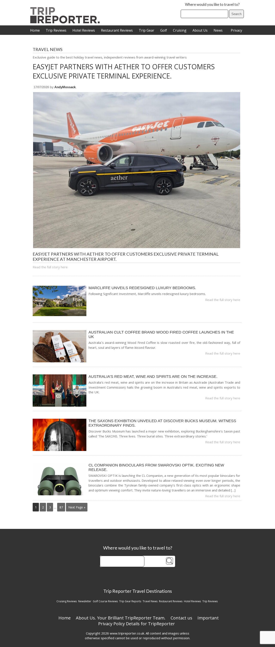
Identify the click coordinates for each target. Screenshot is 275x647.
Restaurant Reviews (117, 30)
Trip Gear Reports (130, 601)
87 (61, 507)
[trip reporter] (66, 22)
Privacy (236, 30)
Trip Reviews (56, 30)
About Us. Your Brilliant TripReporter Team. (120, 618)
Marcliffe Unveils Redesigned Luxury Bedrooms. (142, 288)
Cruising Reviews (67, 601)
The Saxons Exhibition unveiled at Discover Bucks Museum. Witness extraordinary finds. (162, 423)
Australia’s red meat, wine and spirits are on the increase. (153, 376)
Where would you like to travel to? (212, 4)
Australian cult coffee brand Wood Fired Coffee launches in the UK (161, 334)
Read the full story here (50, 267)
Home (35, 30)
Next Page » (76, 507)
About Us (200, 30)
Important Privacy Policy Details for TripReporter (158, 621)
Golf (163, 30)
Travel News (150, 601)
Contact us (181, 618)
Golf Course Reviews (105, 601)
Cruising (179, 30)
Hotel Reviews (83, 30)
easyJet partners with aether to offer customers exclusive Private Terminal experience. (124, 71)
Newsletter (84, 601)
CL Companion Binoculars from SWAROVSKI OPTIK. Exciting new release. (156, 467)
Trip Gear (146, 30)
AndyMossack (65, 87)
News (218, 30)
